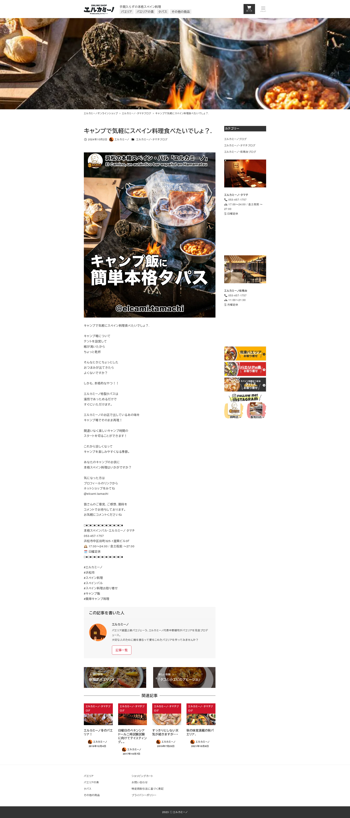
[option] (150, 235)
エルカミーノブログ (235, 139)
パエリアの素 (91, 782)
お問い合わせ (140, 782)
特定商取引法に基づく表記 (148, 788)
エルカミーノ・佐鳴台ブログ (240, 151)
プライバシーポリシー (144, 795)
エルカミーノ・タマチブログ (152, 139)
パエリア (89, 776)
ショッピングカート (142, 776)
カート (249, 10)
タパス (87, 788)
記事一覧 (122, 650)
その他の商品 (92, 795)
